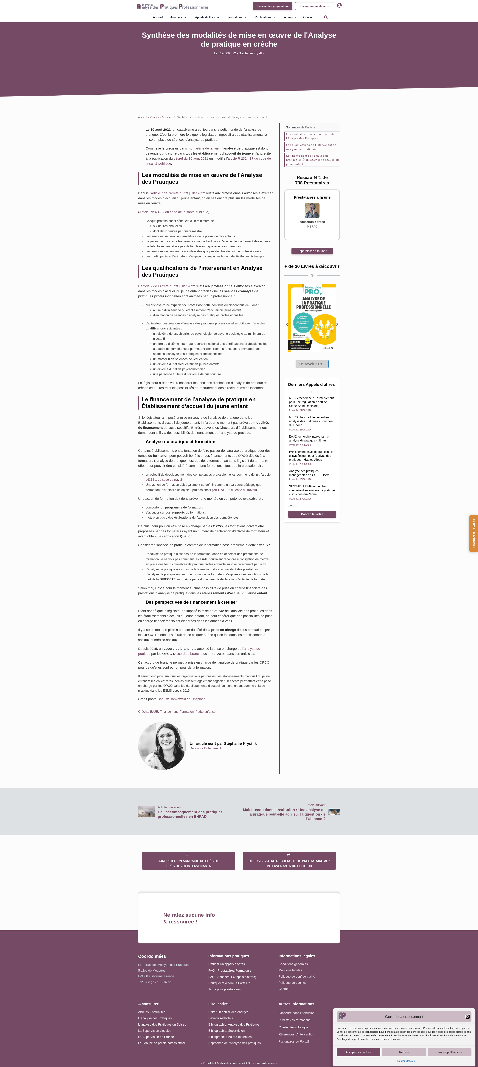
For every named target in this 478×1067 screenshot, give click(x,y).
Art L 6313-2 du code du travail (234, 490)
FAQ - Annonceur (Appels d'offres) (232, 977)
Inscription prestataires (315, 5)
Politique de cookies (293, 982)
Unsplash (198, 699)
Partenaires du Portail (294, 1041)
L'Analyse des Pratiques (155, 1018)
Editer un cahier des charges (228, 1012)
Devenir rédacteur (220, 1018)
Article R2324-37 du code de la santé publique (173, 212)
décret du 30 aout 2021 (191, 158)
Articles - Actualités (151, 1012)
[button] (468, 1016)
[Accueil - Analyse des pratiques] (172, 6)
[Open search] (326, 17)
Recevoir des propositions (272, 5)
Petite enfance (205, 711)
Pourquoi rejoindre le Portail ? (229, 983)
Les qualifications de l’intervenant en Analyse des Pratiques (311, 146)
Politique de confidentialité (297, 976)
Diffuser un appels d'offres (226, 964)
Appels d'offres (205, 17)
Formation (187, 711)
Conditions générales (293, 964)
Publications (263, 17)
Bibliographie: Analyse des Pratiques (233, 1024)
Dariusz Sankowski (171, 699)
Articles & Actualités (161, 117)
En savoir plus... (312, 364)
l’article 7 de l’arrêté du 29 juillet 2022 (177, 193)
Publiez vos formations (295, 1020)
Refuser (404, 1052)
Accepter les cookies (358, 1052)
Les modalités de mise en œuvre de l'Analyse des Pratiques (310, 136)
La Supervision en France (156, 1037)
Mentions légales (406, 1061)
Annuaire (176, 17)
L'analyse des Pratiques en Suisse (162, 1024)
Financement (169, 711)
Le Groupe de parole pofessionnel (161, 1043)
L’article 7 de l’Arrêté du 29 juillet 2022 (166, 286)
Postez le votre (312, 514)
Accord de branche (188, 654)
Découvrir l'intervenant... (207, 748)
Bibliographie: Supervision (226, 1030)
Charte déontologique (293, 1027)
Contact (308, 17)
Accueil (158, 17)
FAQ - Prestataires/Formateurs (230, 970)
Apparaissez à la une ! (312, 251)
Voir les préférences (449, 1052)
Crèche (143, 711)
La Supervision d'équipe (154, 1030)
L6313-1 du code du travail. (165, 479)
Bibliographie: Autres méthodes (230, 1037)
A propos (290, 17)
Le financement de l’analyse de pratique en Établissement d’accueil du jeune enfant (312, 160)
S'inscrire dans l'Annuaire (296, 1013)
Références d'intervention (296, 1034)
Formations (234, 17)
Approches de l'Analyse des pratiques (234, 1043)
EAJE (154, 711)
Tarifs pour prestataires (224, 989)
